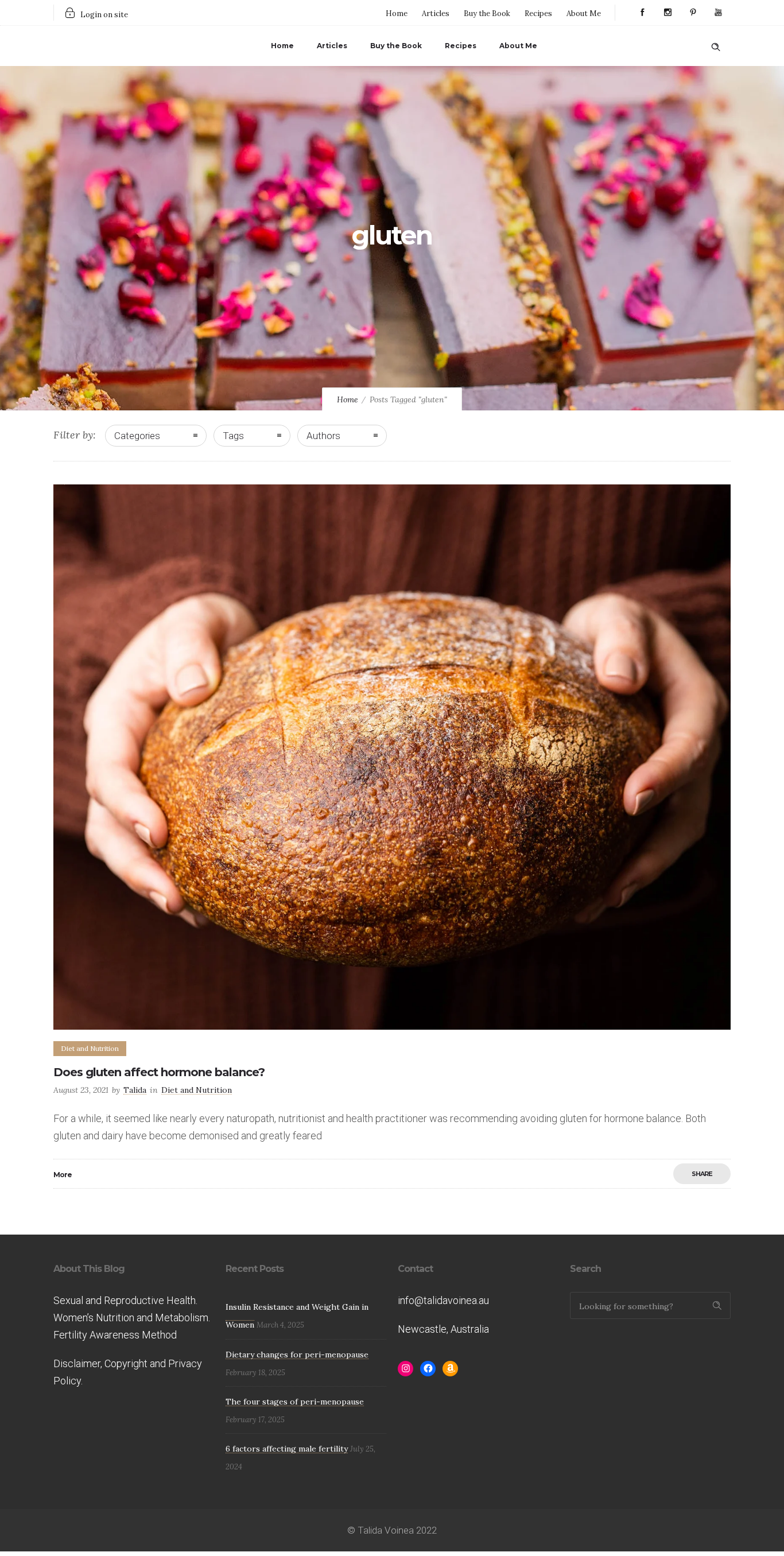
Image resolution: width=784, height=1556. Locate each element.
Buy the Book (487, 13)
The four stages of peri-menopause (295, 1401)
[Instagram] (667, 12)
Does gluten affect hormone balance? (159, 1072)
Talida (134, 1090)
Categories (137, 435)
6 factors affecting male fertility (287, 1449)
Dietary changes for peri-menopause (297, 1354)
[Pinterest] (692, 12)
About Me (583, 13)
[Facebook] (642, 12)
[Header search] (716, 45)
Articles (435, 13)
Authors (323, 435)
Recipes (538, 13)
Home (396, 13)
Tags (233, 435)
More (62, 1174)
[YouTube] (718, 12)
